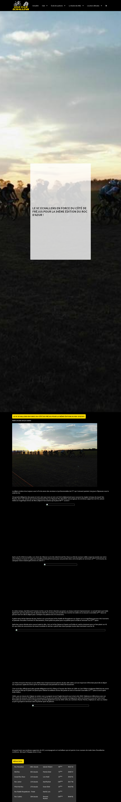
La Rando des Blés (75, 6)
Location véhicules (93, 6)
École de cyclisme (57, 6)
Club (43, 6)
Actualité (35, 6)
